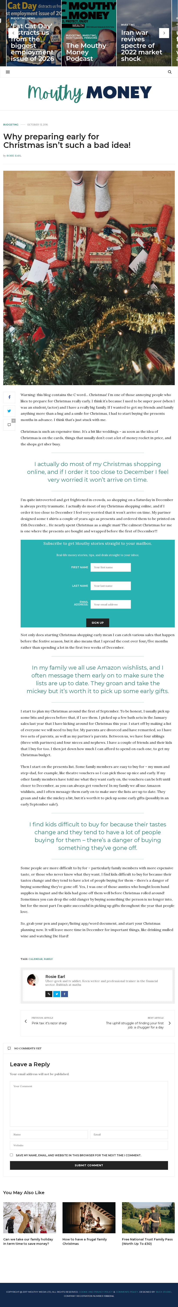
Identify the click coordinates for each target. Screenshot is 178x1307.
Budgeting (18, 18)
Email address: (81, 603)
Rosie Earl (14, 155)
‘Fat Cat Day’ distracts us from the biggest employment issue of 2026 (32, 42)
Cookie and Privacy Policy (96, 1291)
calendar (36, 959)
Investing (89, 35)
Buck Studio (163, 1291)
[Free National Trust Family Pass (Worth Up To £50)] (148, 1217)
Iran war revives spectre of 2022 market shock (141, 45)
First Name (79, 567)
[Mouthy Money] (89, 94)
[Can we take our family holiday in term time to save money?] (29, 1217)
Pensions (90, 38)
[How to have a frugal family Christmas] (89, 1217)
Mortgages (74, 38)
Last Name (80, 585)
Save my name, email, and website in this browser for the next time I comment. (78, 1155)
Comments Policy (127, 1291)
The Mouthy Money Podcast (86, 52)
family (48, 959)
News (31, 18)
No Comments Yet (27, 1048)
